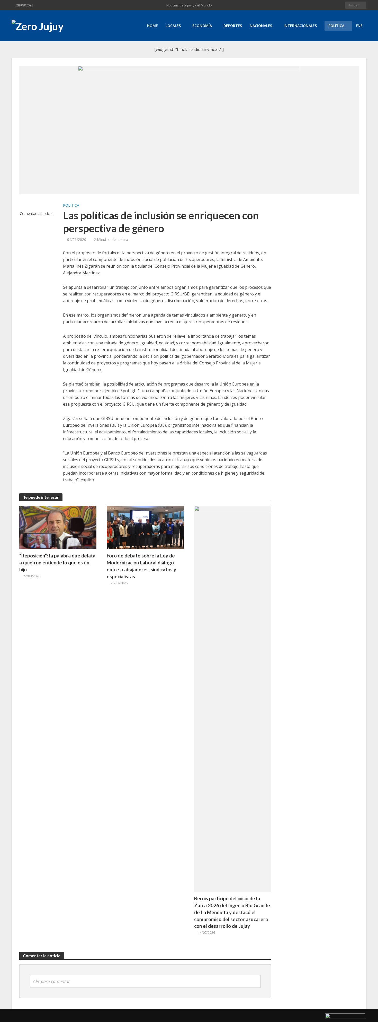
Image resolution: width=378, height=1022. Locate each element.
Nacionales (261, 25)
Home (152, 25)
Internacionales (300, 25)
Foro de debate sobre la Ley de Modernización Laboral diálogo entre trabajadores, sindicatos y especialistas (141, 566)
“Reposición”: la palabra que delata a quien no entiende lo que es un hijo (57, 562)
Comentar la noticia (36, 213)
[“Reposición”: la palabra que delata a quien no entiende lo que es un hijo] (57, 527)
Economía (202, 25)
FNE (359, 25)
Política (336, 25)
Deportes (232, 25)
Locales (173, 25)
